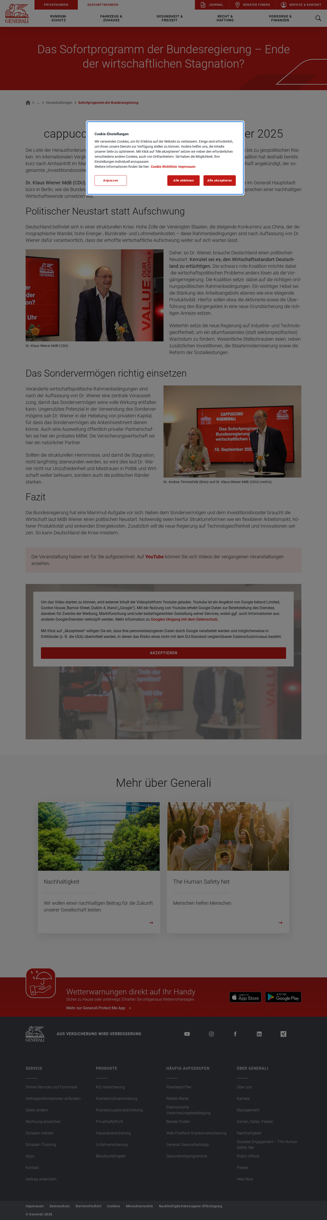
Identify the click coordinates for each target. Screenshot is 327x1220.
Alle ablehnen (183, 180)
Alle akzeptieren (219, 180)
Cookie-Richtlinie (164, 167)
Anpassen (110, 180)
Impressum (186, 167)
